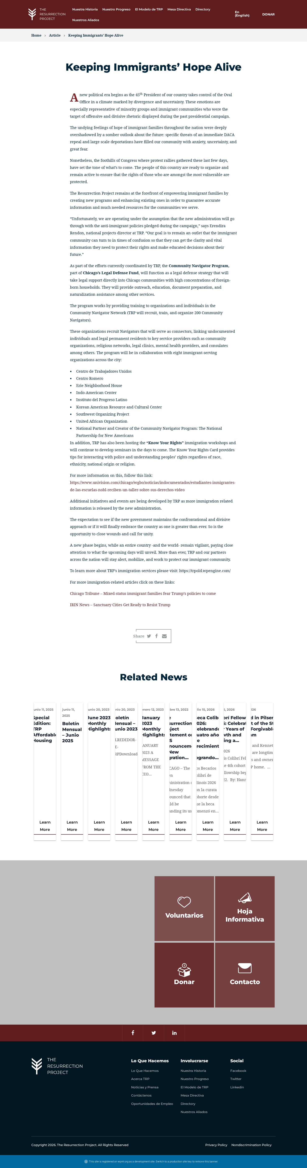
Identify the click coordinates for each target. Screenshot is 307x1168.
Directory (202, 9)
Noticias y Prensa (145, 1087)
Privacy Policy (216, 1145)
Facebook (238, 1071)
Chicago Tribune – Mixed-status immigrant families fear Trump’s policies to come (143, 593)
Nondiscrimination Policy (251, 1145)
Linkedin (237, 1087)
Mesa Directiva (179, 9)
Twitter (235, 1079)
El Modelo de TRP (149, 9)
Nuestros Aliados (85, 20)
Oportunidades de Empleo (152, 1104)
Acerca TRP (140, 1079)
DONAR (268, 14)
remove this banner (206, 1161)
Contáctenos (141, 1095)
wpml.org (123, 1161)
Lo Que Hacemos (145, 1071)
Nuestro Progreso (116, 9)
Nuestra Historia (85, 9)
